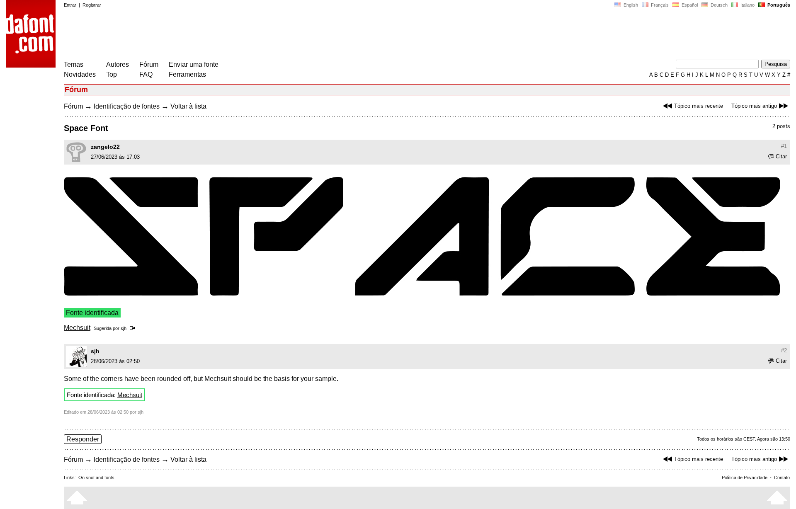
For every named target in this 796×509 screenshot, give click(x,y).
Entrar (70, 4)
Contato (782, 477)
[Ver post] (134, 328)
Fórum (148, 64)
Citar (781, 156)
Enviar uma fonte (193, 64)
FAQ (146, 74)
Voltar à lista (188, 106)
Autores (117, 64)
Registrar (92, 4)
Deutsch (718, 4)
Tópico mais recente (698, 106)
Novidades (80, 74)
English (630, 4)
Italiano (747, 4)
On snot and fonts (96, 477)
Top (111, 74)
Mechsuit (77, 327)
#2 (784, 350)
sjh (123, 328)
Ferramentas (187, 74)
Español (689, 4)
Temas (73, 64)
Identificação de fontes (127, 106)
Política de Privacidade (744, 477)
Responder (82, 439)
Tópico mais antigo (754, 106)
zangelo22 (105, 146)
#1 (784, 146)
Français (659, 4)
